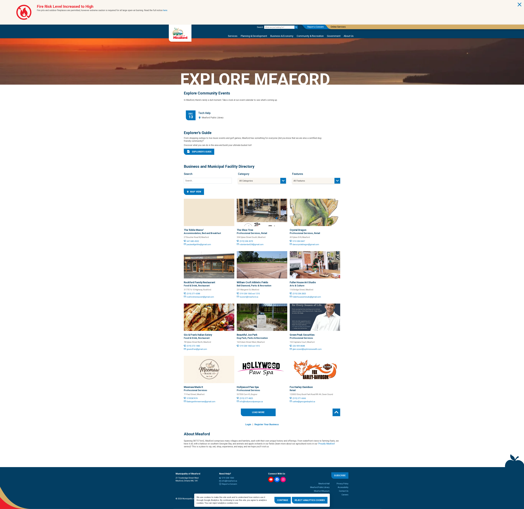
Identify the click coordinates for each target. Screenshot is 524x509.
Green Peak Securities (302, 334)
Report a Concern (229, 484)
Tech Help (204, 113)
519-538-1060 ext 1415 (250, 346)
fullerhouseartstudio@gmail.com (307, 297)
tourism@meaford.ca (249, 297)
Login (248, 424)
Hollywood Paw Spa (248, 387)
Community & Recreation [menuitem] (310, 36)
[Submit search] (296, 27)
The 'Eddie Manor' (194, 229)
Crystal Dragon (298, 229)
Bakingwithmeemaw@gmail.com (201, 401)
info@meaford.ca (229, 481)
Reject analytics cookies (310, 500)
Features (297, 174)
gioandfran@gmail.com (197, 349)
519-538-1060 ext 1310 (250, 294)
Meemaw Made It (193, 387)
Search (260, 27)
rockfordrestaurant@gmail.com (200, 297)
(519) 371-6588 (193, 294)
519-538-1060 (228, 478)
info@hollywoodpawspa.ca (251, 401)
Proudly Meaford (326, 443)
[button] (336, 412)
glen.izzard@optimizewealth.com (307, 349)
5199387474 (192, 398)
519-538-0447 (299, 241)
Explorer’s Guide (202, 151)
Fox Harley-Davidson (301, 387)
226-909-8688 (299, 346)
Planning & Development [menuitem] (254, 36)
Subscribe (340, 475)
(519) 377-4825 (246, 398)
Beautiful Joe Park (247, 334)
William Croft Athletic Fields (252, 282)
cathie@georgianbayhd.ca (304, 401)
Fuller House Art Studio (303, 282)
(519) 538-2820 (299, 294)
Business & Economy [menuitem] (281, 36)
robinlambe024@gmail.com (252, 244)
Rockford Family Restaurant (199, 282)
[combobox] (262, 181)
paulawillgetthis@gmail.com (199, 244)
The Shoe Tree (245, 229)
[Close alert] (519, 4)
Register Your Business (266, 424)
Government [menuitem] (333, 36)
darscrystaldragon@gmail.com (306, 244)
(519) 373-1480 (193, 346)
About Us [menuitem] (349, 36)
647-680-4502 (193, 241)
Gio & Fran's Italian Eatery (198, 334)
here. (165, 10)
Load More (258, 412)
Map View (195, 191)
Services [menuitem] (232, 36)
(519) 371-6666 (299, 398)
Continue (282, 500)
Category (243, 174)
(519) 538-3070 (246, 241)
